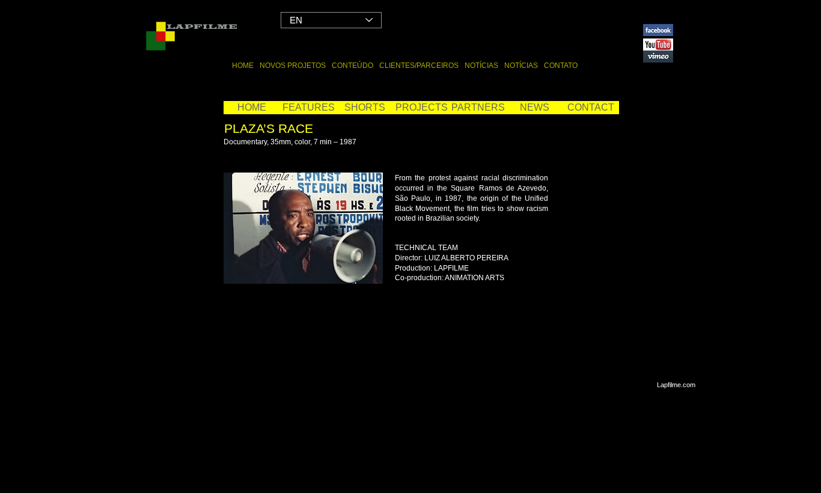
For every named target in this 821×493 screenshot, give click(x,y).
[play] (365, 266)
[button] (421, 107)
